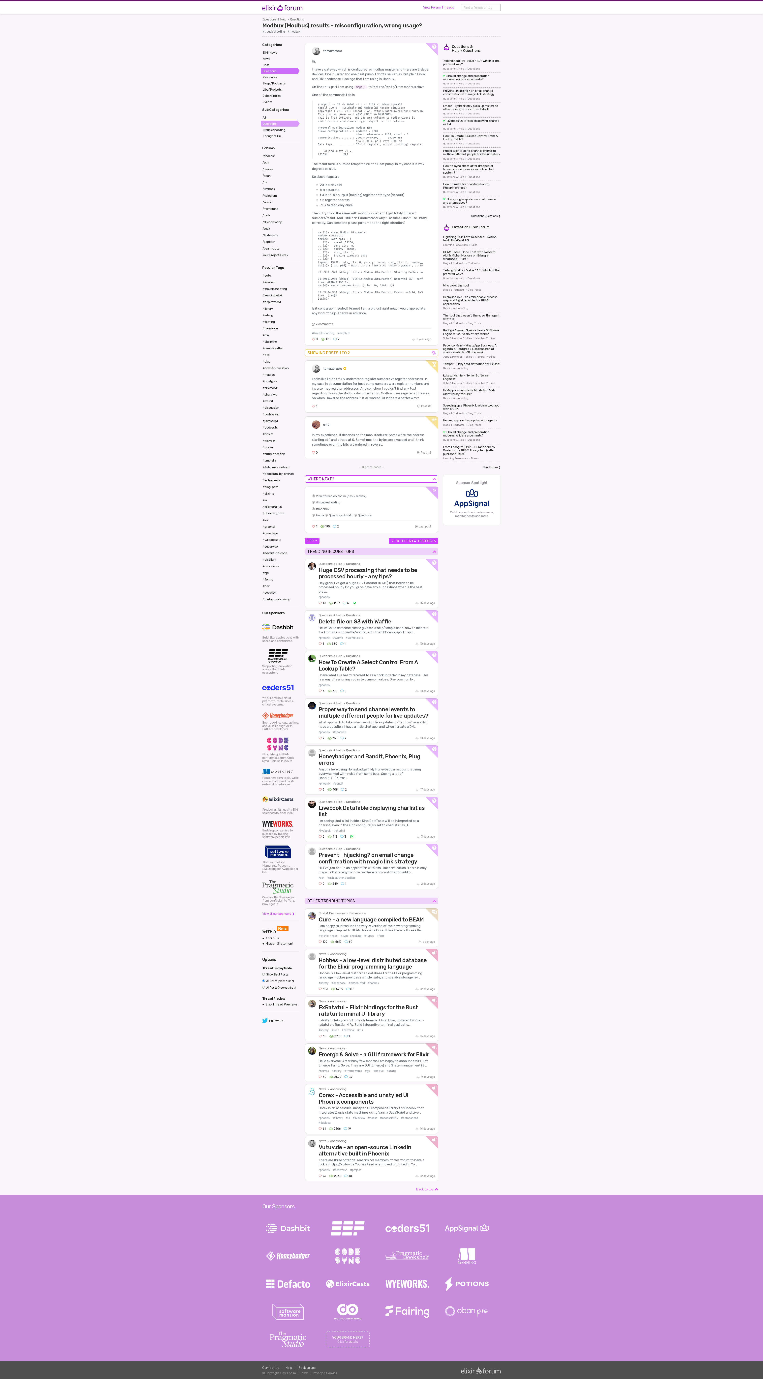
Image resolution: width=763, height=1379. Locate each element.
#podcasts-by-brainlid (278, 474)
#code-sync (270, 414)
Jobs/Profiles (272, 96)
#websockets (271, 540)
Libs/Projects (272, 89)
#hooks (372, 1118)
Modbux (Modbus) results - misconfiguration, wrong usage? (342, 25)
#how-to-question (275, 368)
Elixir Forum (479, 227)
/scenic (267, 202)
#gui (368, 1071)
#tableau (325, 1122)
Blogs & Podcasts (454, 263)
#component (409, 1118)
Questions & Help (274, 19)
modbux (323, 509)
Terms (304, 1373)
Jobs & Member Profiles (457, 338)
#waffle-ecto (354, 638)
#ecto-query (271, 480)
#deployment (271, 302)
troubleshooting (329, 502)
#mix (265, 335)
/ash (321, 878)
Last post (425, 526)
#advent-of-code (274, 553)
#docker (268, 447)
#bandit (338, 783)
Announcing (338, 954)
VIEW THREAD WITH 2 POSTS (413, 541)
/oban (266, 176)
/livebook (325, 830)
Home (320, 515)
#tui (360, 1030)
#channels (340, 732)
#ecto (266, 275)
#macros (268, 374)
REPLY (312, 541)
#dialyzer (268, 441)
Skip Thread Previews (281, 1004)
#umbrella (269, 460)
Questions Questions (484, 216)
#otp (266, 355)
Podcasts (474, 263)
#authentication (273, 454)
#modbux (294, 31)
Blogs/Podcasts (274, 83)
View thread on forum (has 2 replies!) (341, 496)
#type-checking (350, 936)
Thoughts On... (273, 136)
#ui (348, 1118)
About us (272, 938)
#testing (268, 322)
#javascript (270, 421)
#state (391, 1071)
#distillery (269, 559)
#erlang (267, 315)
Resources (270, 77)
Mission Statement (279, 943)
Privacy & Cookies (325, 1373)
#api (265, 573)
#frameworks (353, 1071)
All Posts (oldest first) (280, 981)
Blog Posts (474, 289)
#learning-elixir (272, 295)
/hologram (269, 195)
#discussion (270, 407)
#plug (266, 361)
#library (324, 983)
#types (369, 936)
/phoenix (324, 597)
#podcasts (270, 427)
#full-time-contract (276, 467)
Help (289, 1368)
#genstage (270, 533)
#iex (265, 520)
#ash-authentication (341, 878)
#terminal (348, 1030)
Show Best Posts (277, 974)
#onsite (267, 434)
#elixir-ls (268, 493)
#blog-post (270, 487)
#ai (264, 500)
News (322, 954)
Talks (474, 245)
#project (355, 1170)
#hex (266, 586)
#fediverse (340, 1170)
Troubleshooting (274, 130)
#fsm (380, 936)
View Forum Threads (438, 7)
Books (475, 458)
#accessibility (389, 1118)
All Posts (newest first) (281, 987)
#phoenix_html (273, 513)
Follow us (276, 1021)
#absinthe (269, 342)
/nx (264, 182)
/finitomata (270, 235)
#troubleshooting (273, 31)
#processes (270, 566)
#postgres (269, 381)
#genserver (270, 328)
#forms (267, 579)
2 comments (324, 324)
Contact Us (270, 1368)
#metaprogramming (276, 599)
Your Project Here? (275, 255)
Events (267, 102)
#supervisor (270, 546)
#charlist (339, 830)
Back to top (424, 1189)
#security (269, 592)
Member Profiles (485, 338)
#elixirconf (269, 388)
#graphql (268, 526)
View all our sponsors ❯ (278, 913)
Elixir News (270, 52)
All (264, 117)
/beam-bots (270, 248)
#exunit (267, 401)
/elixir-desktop (272, 222)
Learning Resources (455, 245)
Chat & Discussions (332, 913)
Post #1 (426, 406)
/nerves (324, 1071)
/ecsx (266, 228)
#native (378, 1071)
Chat (266, 65)
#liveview (359, 1118)
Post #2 (426, 452)
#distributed (357, 983)
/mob (266, 215)
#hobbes (373, 983)
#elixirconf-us (272, 507)
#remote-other (273, 348)
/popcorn (268, 242)
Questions (297, 19)
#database (338, 983)
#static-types (328, 936)
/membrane (270, 209)
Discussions (357, 913)
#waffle (338, 638)
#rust (335, 1030)
